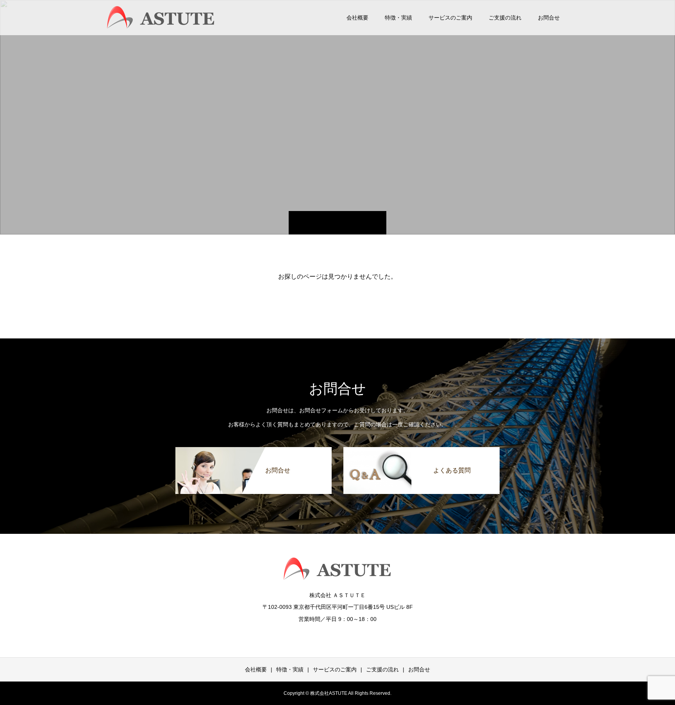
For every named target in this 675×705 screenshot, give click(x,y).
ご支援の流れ (505, 17)
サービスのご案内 (450, 17)
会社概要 (357, 17)
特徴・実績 (398, 17)
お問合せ (549, 17)
